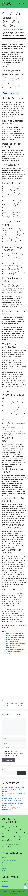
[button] (19, 4)
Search (4, 770)
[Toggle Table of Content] (17, 93)
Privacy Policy (6, 863)
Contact (4, 865)
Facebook (5, 881)
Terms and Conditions (9, 860)
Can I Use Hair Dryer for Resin (13, 703)
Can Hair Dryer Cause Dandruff (14, 706)
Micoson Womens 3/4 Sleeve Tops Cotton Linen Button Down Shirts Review (13, 789)
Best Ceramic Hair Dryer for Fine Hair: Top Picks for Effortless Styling (15, 639)
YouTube (5, 886)
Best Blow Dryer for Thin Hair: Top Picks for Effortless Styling (15, 651)
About (4, 868)
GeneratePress (14, 893)
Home (4, 857)
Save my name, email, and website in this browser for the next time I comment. (13, 753)
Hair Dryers (7, 701)
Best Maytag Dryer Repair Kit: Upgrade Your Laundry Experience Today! (16, 645)
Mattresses (5, 871)
